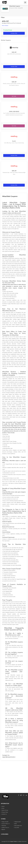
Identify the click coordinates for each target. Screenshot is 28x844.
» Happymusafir (17, 821)
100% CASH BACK (14, 111)
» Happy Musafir (4, 821)
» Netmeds (3, 825)
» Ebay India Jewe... (18, 825)
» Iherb (15, 823)
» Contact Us (4, 814)
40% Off (14, 171)
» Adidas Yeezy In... (5, 827)
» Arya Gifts (16, 827)
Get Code (14, 96)
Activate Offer (14, 66)
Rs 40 (14, 141)
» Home (2, 806)
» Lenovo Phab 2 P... (5, 823)
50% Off (14, 52)
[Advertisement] (14, 13)
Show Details (5, 25)
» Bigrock (3, 829)
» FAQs (2, 808)
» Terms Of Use (4, 810)
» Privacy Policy (4, 812)
